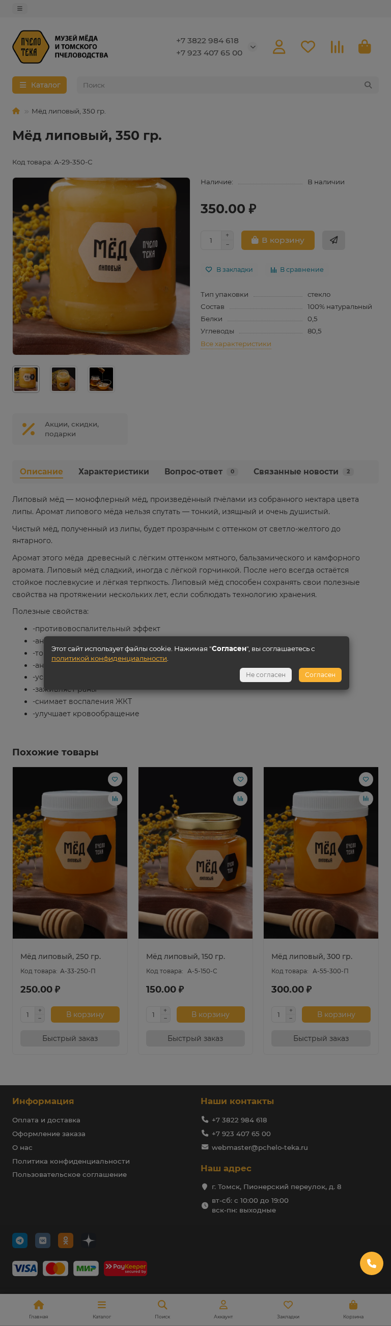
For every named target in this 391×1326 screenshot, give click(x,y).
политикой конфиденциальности (109, 658)
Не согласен (266, 675)
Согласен (320, 675)
